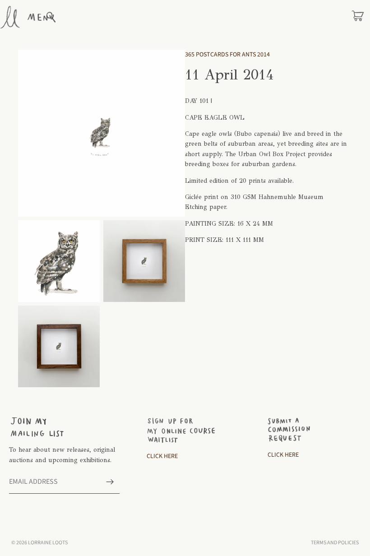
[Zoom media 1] (101, 133)
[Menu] (40, 17)
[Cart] (358, 17)
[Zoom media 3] (144, 261)
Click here (283, 454)
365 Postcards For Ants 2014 (227, 54)
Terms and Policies (335, 543)
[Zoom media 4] (59, 346)
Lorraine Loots (48, 543)
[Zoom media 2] (59, 261)
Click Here (162, 456)
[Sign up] (110, 482)
